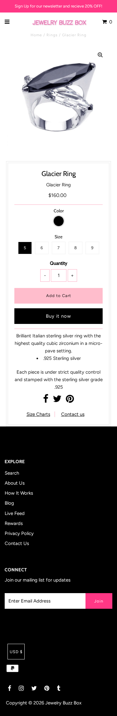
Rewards (14, 523)
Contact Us (17, 543)
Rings (52, 35)
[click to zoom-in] (100, 55)
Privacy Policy (19, 533)
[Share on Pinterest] (70, 400)
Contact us (73, 414)
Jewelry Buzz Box (63, 703)
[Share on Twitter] (57, 400)
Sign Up (22, 6)
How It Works (19, 493)
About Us (15, 483)
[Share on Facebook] (45, 400)
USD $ (16, 651)
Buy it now (58, 316)
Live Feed (15, 513)
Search (12, 473)
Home (36, 35)
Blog (9, 503)
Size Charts (38, 414)
